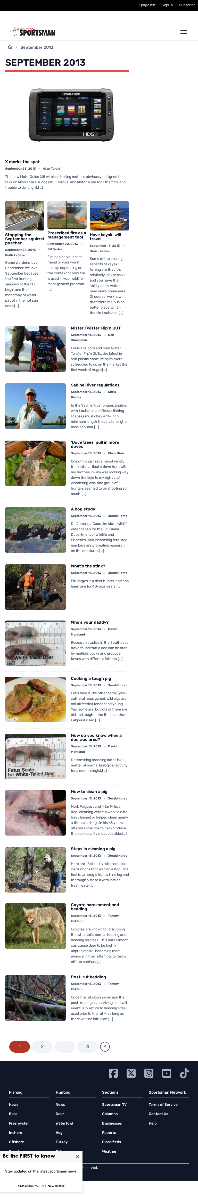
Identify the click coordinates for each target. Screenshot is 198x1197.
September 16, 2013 (86, 335)
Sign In (167, 5)
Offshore (16, 1142)
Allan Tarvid (51, 168)
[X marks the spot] (67, 118)
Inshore (15, 1133)
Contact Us (158, 1114)
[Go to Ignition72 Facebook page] (113, 1072)
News (13, 1105)
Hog (59, 1133)
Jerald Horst (117, 516)
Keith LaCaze (15, 255)
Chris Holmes (100, 251)
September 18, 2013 (105, 245)
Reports (109, 1133)
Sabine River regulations (95, 385)
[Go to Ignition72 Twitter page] (131, 1072)
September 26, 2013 (20, 168)
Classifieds (111, 1142)
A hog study (83, 509)
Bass (13, 1114)
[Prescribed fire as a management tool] (67, 215)
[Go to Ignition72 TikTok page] (184, 1072)
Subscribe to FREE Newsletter (41, 1186)
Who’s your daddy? (90, 623)
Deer (60, 1114)
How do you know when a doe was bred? (96, 738)
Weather (109, 1152)
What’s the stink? (88, 566)
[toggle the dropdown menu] (183, 32)
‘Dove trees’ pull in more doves (95, 445)
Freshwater (19, 1124)
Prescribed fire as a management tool (66, 235)
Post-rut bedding (88, 977)
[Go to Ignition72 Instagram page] (148, 1072)
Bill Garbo (54, 249)
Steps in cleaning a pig (93, 849)
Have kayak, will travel (105, 237)
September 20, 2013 (62, 244)
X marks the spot (22, 162)
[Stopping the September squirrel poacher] (24, 215)
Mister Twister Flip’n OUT (96, 328)
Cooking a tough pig (91, 679)
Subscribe (187, 5)
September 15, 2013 (86, 392)
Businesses (112, 1124)
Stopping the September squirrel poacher (24, 239)
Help (153, 1124)
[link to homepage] (32, 31)
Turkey (62, 1142)
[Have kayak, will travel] (109, 215)
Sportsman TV (114, 1105)
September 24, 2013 (20, 250)
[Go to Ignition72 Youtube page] (166, 1072)
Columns (110, 1114)
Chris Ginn (116, 453)
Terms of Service (163, 1105)
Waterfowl (64, 1124)
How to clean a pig (89, 792)
